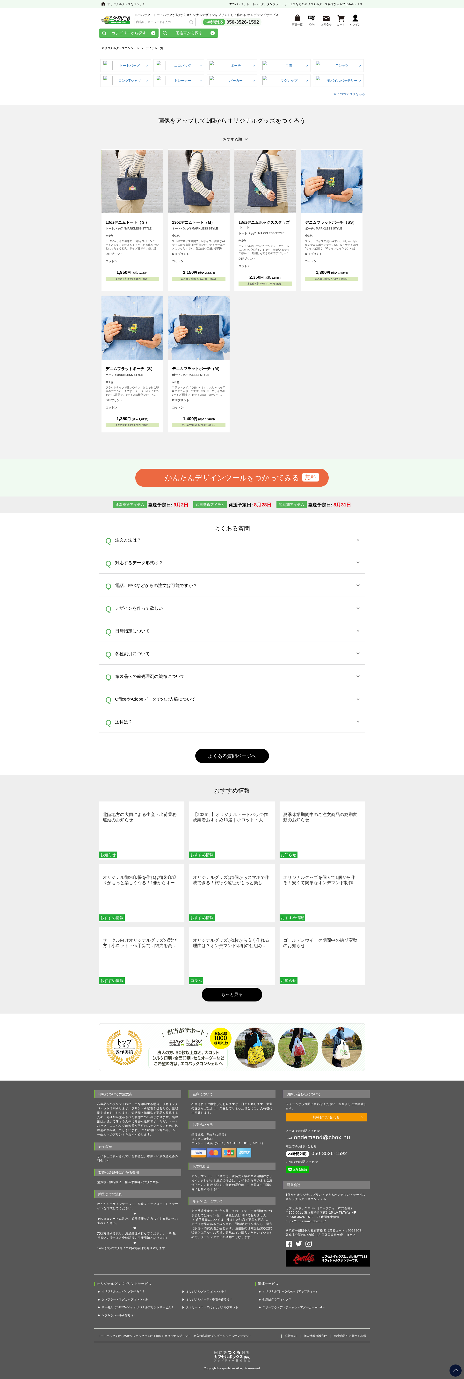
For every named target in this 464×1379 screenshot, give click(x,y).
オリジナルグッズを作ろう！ (126, 4)
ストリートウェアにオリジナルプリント (212, 1307)
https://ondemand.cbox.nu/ (306, 1221)
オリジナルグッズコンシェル (120, 48)
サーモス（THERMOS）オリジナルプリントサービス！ (138, 1307)
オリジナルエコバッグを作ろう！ (123, 1291)
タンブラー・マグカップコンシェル (125, 1299)
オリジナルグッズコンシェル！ (206, 1291)
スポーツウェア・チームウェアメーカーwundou (293, 1307)
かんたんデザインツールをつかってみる (232, 478)
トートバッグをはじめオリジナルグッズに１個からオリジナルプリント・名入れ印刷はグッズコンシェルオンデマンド (175, 1336)
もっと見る (232, 994)
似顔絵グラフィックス (276, 1299)
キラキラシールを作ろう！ (119, 1315)
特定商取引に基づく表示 (350, 1336)
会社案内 (291, 1336)
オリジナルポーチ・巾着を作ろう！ (209, 1299)
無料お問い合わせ (326, 1117)
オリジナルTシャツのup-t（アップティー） (290, 1291)
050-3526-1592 (242, 22)
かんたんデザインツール (114, 1204)
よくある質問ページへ (232, 756)
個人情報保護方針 (315, 1336)
